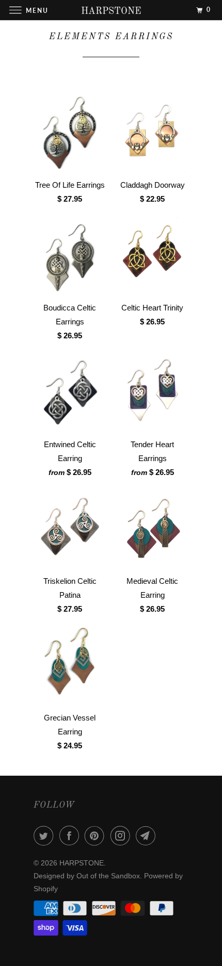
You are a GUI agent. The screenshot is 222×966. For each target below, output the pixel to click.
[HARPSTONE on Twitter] (45, 835)
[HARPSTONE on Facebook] (71, 835)
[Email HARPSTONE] (148, 835)
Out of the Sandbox (108, 876)
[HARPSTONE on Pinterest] (96, 835)
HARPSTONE (81, 863)
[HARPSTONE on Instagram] (122, 835)
